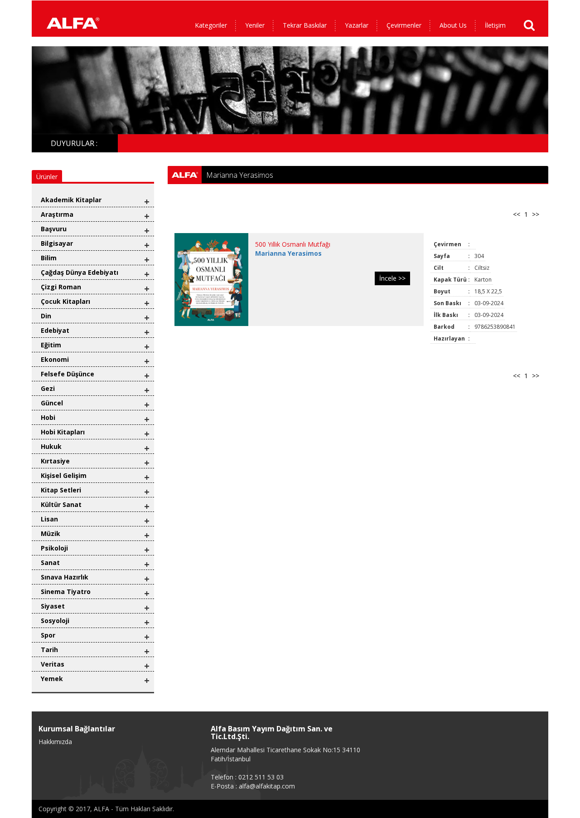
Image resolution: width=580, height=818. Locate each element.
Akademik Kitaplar (71, 199)
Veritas (52, 664)
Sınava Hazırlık (64, 577)
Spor (48, 635)
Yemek (52, 678)
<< (516, 214)
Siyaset (53, 606)
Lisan (49, 519)
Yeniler (255, 25)
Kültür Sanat (61, 504)
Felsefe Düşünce (67, 374)
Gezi (48, 388)
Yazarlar (356, 25)
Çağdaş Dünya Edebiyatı (79, 272)
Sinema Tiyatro (66, 591)
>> (535, 214)
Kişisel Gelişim (64, 475)
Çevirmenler (404, 25)
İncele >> (392, 278)
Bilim (49, 257)
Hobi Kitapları (63, 432)
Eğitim (51, 345)
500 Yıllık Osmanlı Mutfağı (292, 244)
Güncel (52, 403)
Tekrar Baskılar (305, 25)
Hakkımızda (55, 741)
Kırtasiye (55, 461)
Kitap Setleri (61, 490)
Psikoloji (54, 548)
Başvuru (54, 228)
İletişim (495, 25)
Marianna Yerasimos (288, 253)
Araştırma (57, 214)
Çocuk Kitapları (65, 301)
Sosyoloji (55, 620)
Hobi (48, 417)
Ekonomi (55, 359)
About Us (453, 25)
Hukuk (51, 446)
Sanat (50, 562)
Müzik (50, 533)
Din (46, 316)
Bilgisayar (57, 243)
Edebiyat (55, 330)
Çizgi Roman (61, 286)
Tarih (49, 649)
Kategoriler (211, 25)
